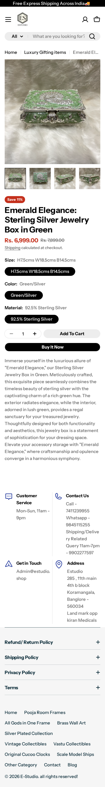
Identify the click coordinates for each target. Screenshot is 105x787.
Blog (72, 765)
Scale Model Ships (75, 754)
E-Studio (29, 776)
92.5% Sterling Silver (31, 319)
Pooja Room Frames (44, 712)
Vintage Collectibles (25, 744)
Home (11, 52)
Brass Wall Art (71, 723)
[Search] (92, 36)
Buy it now (53, 347)
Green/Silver (24, 295)
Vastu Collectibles (71, 744)
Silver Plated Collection (29, 733)
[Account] (85, 19)
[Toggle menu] (8, 19)
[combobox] (52, 36)
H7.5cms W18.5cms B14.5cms (40, 271)
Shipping (12, 247)
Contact (52, 765)
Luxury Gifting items (45, 52)
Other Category (21, 765)
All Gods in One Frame (27, 723)
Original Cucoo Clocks (27, 754)
